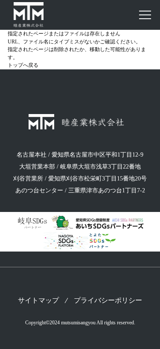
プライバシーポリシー (108, 300)
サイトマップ (38, 300)
